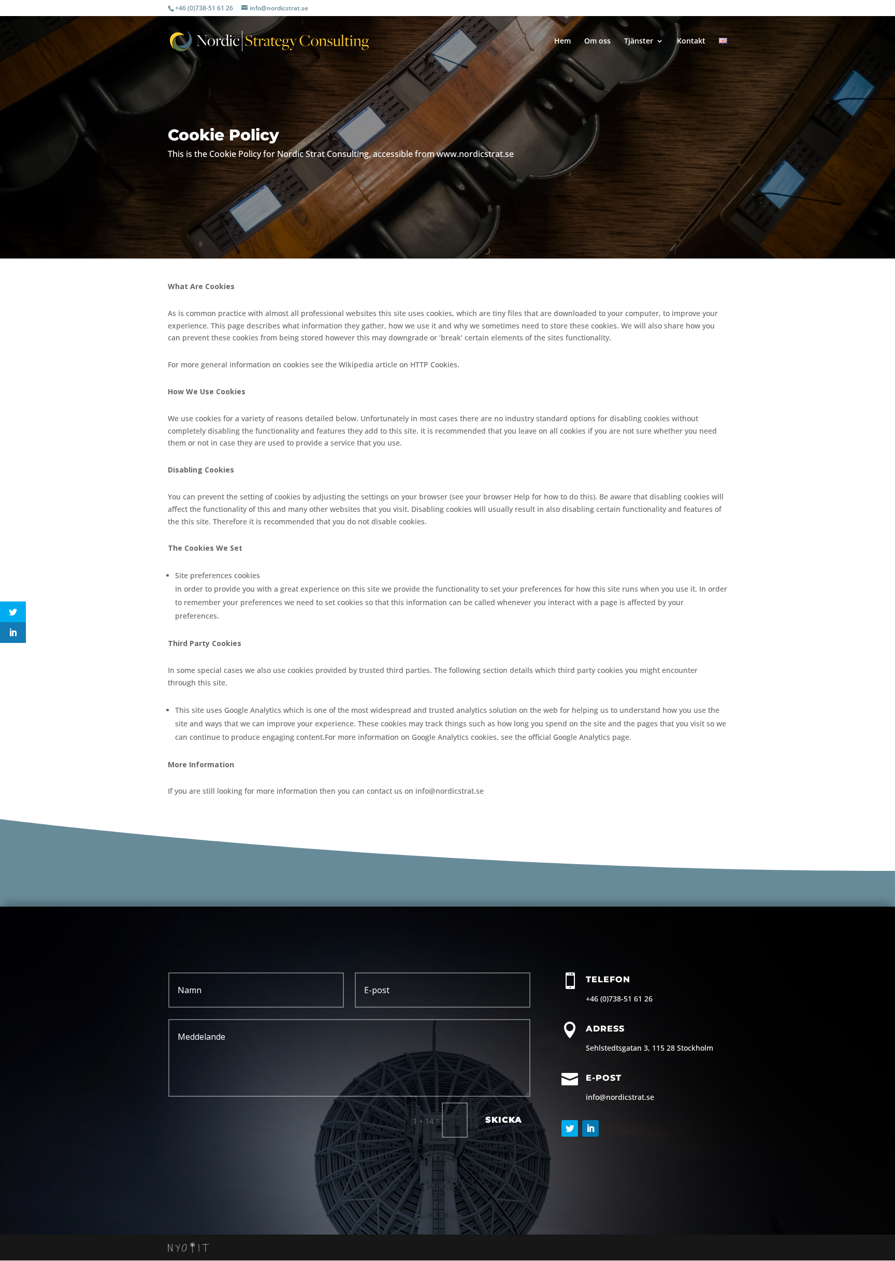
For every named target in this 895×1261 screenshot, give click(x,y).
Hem (562, 41)
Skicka (503, 1120)
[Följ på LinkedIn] (590, 1128)
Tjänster (638, 41)
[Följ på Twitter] (569, 1128)
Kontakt (691, 41)
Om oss (597, 41)
